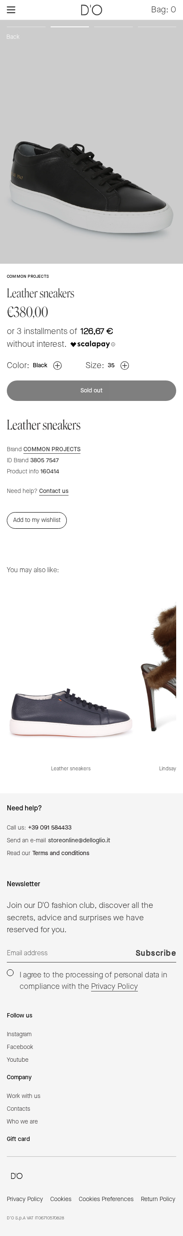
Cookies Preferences (106, 1199)
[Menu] (11, 10)
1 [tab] (26, 28)
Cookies (60, 1199)
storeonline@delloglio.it (79, 840)
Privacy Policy (114, 986)
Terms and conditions (60, 853)
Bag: (163, 9)
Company (19, 1077)
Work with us (23, 1096)
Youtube (18, 1060)
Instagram (19, 1034)
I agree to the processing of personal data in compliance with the (93, 981)
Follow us (19, 1015)
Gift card (18, 1139)
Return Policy (158, 1199)
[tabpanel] (91, 142)
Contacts (18, 1109)
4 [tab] (157, 28)
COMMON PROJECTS (51, 449)
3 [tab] (113, 28)
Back (13, 37)
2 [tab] (70, 28)
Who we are (22, 1121)
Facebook (20, 1047)
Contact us (54, 491)
